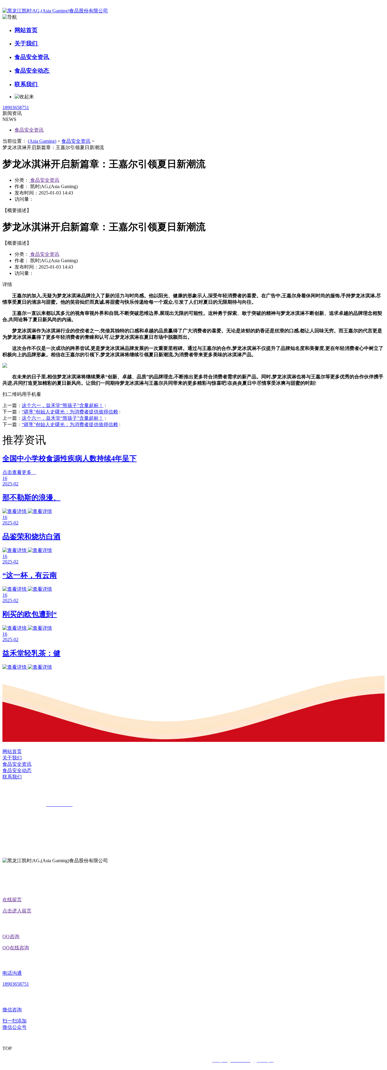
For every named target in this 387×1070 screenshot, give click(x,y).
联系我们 (27, 84)
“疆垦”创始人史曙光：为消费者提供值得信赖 (70, 411)
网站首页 (26, 30)
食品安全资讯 (32, 57)
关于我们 (27, 43)
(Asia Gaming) (42, 141)
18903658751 (15, 107)
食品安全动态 (32, 70)
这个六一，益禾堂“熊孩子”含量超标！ (62, 405)
